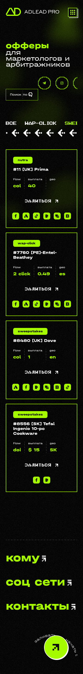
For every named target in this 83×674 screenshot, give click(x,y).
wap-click (41, 123)
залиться (39, 201)
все (11, 123)
